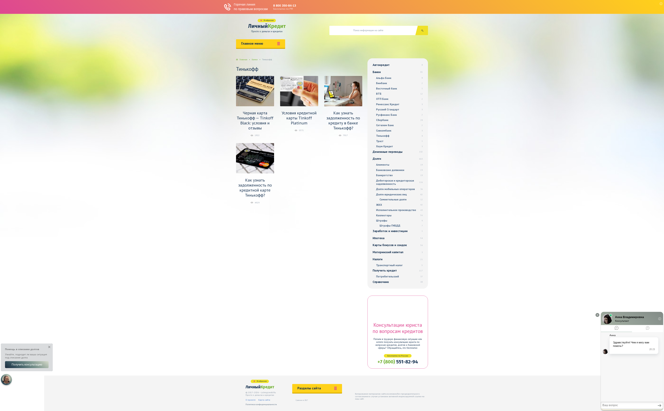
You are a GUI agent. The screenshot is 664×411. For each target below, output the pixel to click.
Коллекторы (399, 215)
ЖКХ (399, 204)
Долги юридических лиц (399, 194)
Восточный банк (399, 88)
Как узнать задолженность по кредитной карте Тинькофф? (255, 187)
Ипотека (398, 238)
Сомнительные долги (401, 199)
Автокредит (398, 65)
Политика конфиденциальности (261, 404)
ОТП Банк (399, 99)
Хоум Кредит (399, 146)
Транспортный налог (399, 265)
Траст (399, 141)
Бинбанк (399, 83)
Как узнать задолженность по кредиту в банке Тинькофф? (343, 120)
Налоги (398, 259)
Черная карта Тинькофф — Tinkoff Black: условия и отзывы (255, 120)
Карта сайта (264, 400)
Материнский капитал (398, 252)
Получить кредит (398, 270)
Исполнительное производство (399, 210)
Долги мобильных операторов (399, 189)
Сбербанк (399, 120)
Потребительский (399, 276)
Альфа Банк (399, 78)
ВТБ (399, 93)
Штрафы (399, 220)
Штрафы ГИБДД (401, 225)
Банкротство (399, 175)
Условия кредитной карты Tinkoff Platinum (299, 118)
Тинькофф (399, 135)
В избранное (269, 20)
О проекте (251, 400)
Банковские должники (399, 170)
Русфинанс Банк (399, 114)
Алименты (399, 164)
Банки (398, 72)
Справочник (398, 282)
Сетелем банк (399, 125)
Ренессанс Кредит (399, 104)
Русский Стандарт (399, 109)
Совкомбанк (399, 130)
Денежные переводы (398, 152)
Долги (398, 159)
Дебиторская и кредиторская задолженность (399, 182)
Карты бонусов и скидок (398, 245)
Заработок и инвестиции (398, 231)
